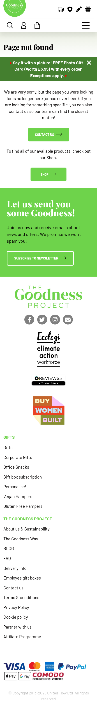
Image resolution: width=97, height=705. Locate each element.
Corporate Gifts (17, 457)
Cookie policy (15, 617)
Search (10, 25)
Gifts (7, 447)
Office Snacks (16, 467)
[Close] (89, 63)
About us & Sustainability (26, 528)
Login (23, 25)
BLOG (8, 548)
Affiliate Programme (22, 636)
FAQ (7, 558)
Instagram (55, 320)
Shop (44, 174)
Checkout (37, 25)
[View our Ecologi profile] (48, 349)
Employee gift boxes (22, 577)
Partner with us (17, 626)
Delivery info (14, 568)
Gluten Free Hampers (22, 506)
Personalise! (14, 486)
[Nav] (85, 25)
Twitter (42, 320)
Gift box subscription (22, 476)
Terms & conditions (21, 597)
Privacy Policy (16, 607)
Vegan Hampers (17, 496)
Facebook (29, 320)
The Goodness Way (20, 538)
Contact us (44, 134)
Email (68, 320)
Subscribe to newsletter (36, 258)
